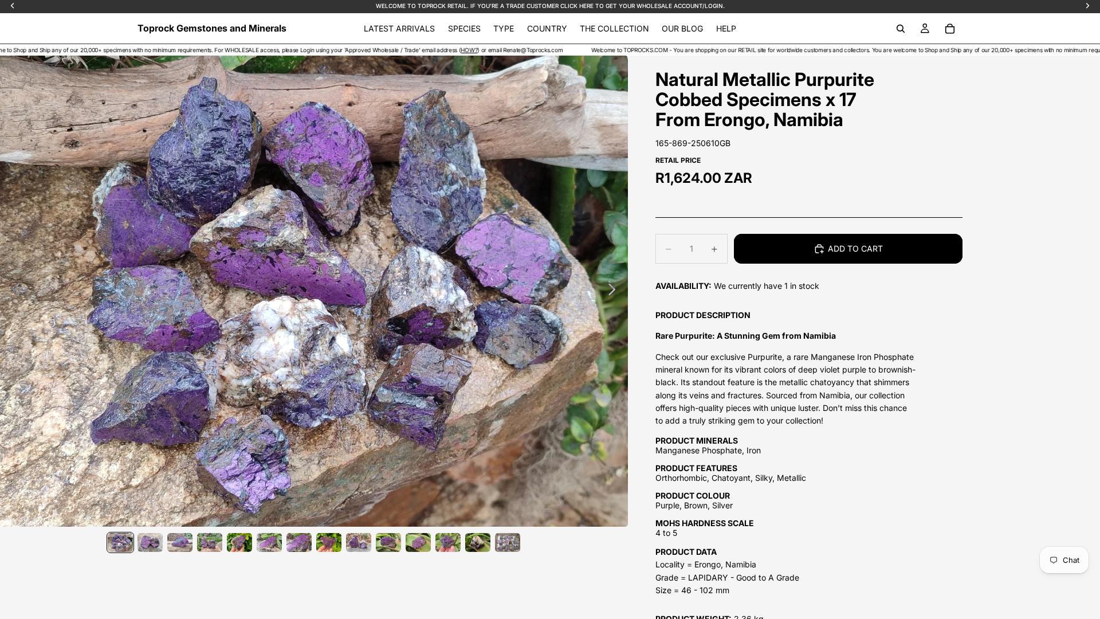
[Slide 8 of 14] (328, 542)
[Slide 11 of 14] (418, 542)
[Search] (900, 28)
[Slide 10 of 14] (388, 542)
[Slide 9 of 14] (358, 542)
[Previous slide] (13, 291)
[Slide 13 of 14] (477, 542)
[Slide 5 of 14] (239, 542)
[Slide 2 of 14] (150, 542)
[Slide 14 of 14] (507, 542)
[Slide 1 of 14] (120, 542)
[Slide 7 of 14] (299, 542)
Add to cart (855, 248)
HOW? (423, 49)
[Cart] (949, 28)
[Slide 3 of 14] (179, 542)
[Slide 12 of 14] (448, 542)
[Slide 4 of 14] (209, 542)
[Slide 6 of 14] (269, 542)
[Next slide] (615, 291)
